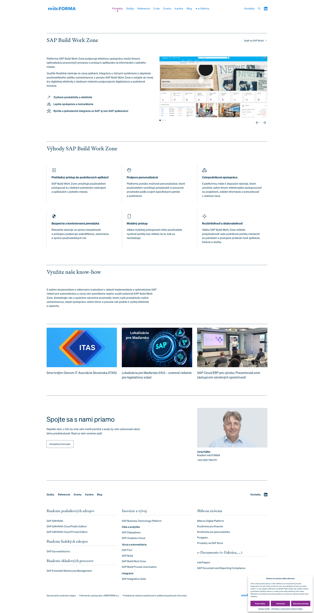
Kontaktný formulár (60, 444)
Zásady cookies (264, 608)
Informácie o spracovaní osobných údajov (287, 608)
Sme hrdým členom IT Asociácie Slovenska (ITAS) (82, 373)
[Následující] (264, 123)
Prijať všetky (260, 603)
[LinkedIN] (265, 8)
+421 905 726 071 (207, 460)
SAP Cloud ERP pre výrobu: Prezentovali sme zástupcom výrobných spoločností (228, 375)
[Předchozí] (257, 123)
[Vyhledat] (259, 8)
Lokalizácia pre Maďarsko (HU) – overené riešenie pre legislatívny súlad (157, 375)
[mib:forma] (62, 9)
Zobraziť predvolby (301, 603)
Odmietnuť (280, 603)
